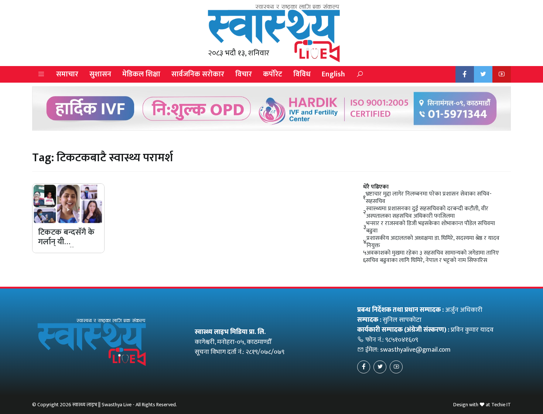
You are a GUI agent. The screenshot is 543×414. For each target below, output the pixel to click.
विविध (302, 74)
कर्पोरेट (272, 74)
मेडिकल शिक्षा (141, 74)
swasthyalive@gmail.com (415, 349)
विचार (243, 74)
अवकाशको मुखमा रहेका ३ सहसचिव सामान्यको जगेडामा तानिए (432, 253)
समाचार (67, 74)
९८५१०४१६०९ (401, 339)
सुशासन (100, 74)
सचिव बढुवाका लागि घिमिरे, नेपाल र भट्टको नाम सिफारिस (426, 260)
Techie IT (501, 404)
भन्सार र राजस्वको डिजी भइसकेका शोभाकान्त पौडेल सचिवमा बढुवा (430, 227)
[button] (41, 74)
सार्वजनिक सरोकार (197, 74)
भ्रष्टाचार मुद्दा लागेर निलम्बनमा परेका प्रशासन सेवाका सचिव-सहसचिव (429, 197)
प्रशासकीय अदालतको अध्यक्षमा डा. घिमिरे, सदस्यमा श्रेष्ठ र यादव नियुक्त (432, 242)
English (333, 74)
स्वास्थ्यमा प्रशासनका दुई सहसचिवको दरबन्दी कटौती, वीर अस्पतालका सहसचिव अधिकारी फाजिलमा (427, 212)
